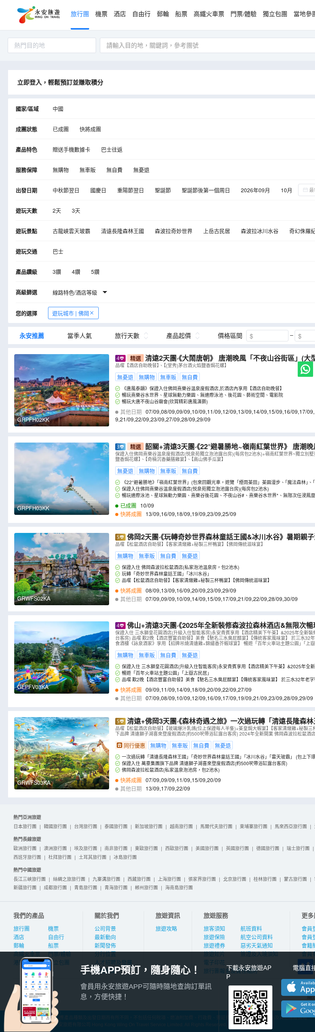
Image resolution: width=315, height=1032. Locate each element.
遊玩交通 (26, 251)
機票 (101, 14)
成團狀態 (26, 129)
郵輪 (163, 14)
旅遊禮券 (214, 945)
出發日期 (26, 190)
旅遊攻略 (166, 928)
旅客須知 (214, 928)
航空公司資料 (256, 937)
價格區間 (230, 336)
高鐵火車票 (209, 14)
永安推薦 (32, 336)
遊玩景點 (26, 231)
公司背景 (105, 928)
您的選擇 (26, 313)
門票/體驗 (243, 14)
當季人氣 (79, 336)
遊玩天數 (26, 210)
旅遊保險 (214, 937)
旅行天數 (127, 336)
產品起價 (178, 336)
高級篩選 (26, 292)
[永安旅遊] (38, 15)
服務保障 (26, 169)
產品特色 (26, 149)
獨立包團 (275, 14)
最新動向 (105, 937)
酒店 (120, 14)
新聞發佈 (105, 945)
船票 (181, 14)
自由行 (141, 14)
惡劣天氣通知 (256, 945)
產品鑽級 (26, 271)
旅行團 (80, 14)
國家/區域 (27, 108)
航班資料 (251, 928)
